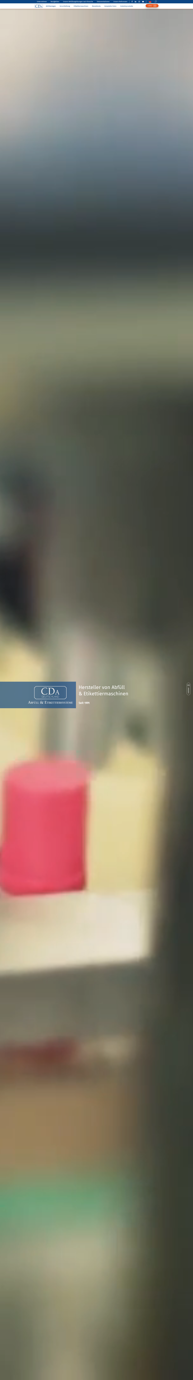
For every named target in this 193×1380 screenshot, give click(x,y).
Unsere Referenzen (120, 2)
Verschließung (65, 6)
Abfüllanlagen (51, 6)
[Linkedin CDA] (135, 1)
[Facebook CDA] (132, 1)
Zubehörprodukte (126, 6)
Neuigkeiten (55, 2)
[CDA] (39, 6)
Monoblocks (96, 6)
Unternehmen (42, 2)
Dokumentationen (103, 2)
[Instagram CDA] (139, 1)
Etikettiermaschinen (81, 6)
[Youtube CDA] (143, 1)
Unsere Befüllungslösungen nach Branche (78, 2)
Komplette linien (110, 6)
